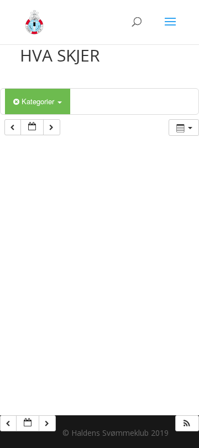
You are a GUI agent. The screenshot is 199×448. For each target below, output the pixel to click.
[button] (187, 423)
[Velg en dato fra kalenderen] (32, 127)
